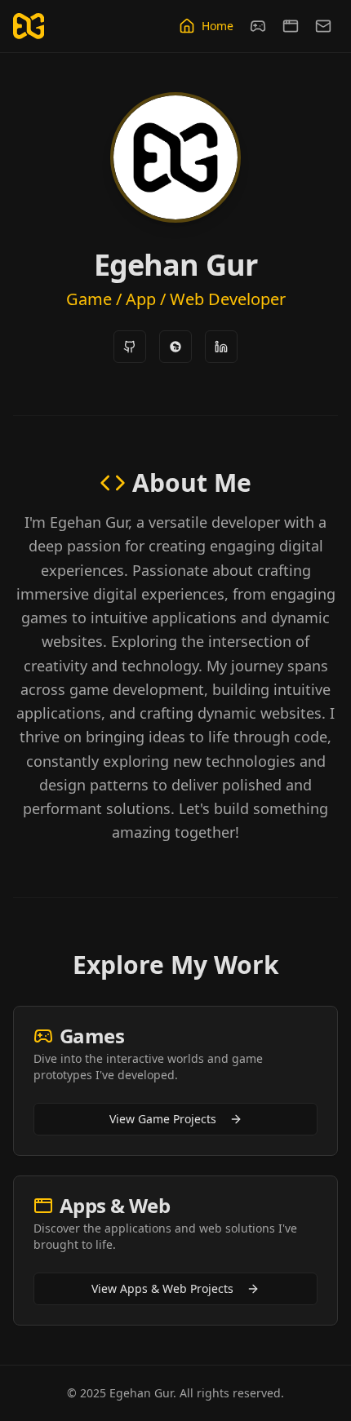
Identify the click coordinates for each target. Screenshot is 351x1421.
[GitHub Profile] (129, 346)
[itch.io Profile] (175, 346)
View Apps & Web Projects (162, 1288)
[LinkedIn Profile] (221, 346)
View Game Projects (162, 1119)
